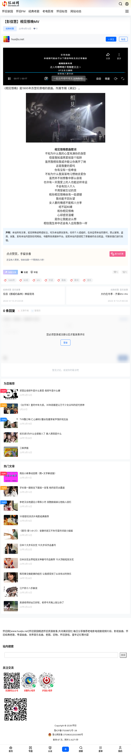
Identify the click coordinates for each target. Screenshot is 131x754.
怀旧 (74, 725)
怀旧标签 (61, 11)
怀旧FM (20, 11)
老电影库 (47, 11)
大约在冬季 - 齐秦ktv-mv (114, 293)
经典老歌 (33, 11)
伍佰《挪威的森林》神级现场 (18, 293)
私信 (123, 39)
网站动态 (75, 11)
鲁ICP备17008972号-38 (65, 730)
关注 (112, 39)
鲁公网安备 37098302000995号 (67, 734)
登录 (65, 342)
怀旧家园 (7, 11)
